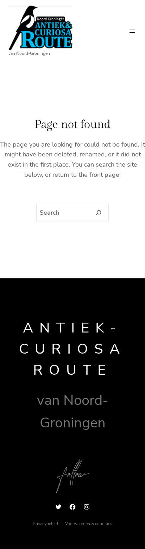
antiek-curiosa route (72, 349)
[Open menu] (132, 31)
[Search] (98, 213)
